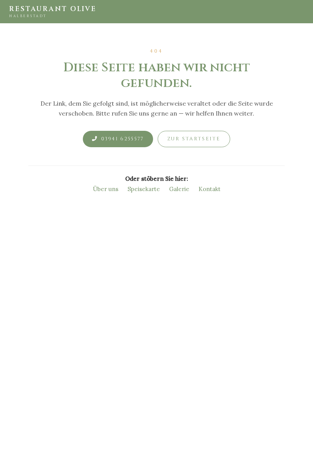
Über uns (105, 189)
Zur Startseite (194, 139)
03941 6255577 (122, 139)
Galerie (179, 189)
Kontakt (209, 189)
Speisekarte (143, 189)
